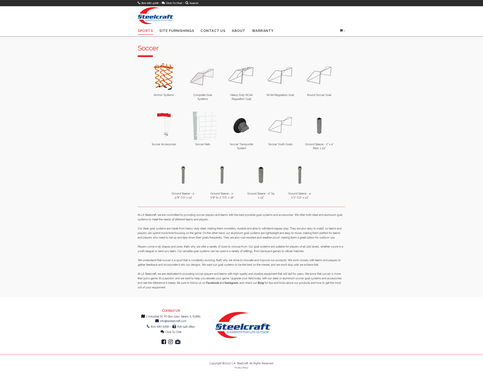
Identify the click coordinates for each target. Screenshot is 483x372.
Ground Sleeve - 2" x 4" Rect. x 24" (319, 146)
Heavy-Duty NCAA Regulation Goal (241, 96)
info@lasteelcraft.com (173, 321)
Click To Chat (174, 3)
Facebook (212, 282)
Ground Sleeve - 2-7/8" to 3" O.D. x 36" (222, 195)
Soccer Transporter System (241, 146)
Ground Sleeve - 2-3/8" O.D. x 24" (183, 195)
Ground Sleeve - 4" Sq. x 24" (261, 195)
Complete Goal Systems (202, 96)
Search (194, 3)
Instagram (231, 282)
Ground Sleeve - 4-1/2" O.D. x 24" (300, 195)
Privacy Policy (241, 367)
